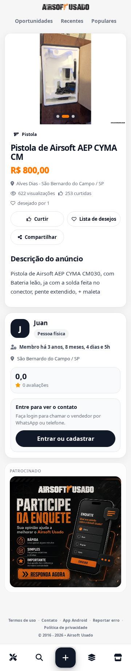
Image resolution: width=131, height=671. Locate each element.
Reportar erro (106, 620)
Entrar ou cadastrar (65, 439)
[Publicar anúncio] (65, 657)
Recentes (72, 20)
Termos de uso (22, 620)
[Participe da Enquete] (65, 531)
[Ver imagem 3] (73, 116)
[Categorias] (92, 657)
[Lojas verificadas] (118, 657)
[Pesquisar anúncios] (39, 657)
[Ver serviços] (13, 657)
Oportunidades (34, 20)
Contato (49, 620)
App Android (75, 620)
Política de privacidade (65, 627)
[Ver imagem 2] (65, 116)
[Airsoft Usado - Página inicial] (65, 7)
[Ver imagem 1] (57, 116)
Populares (103, 20)
